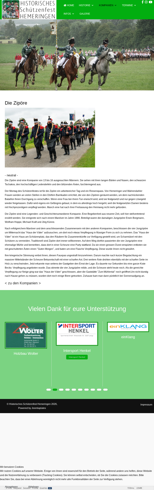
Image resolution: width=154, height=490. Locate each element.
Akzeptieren (11, 486)
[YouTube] (150, 2)
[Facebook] (143, 2)
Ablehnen (33, 486)
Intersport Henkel (77, 357)
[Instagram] (146, 2)
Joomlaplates (39, 408)
